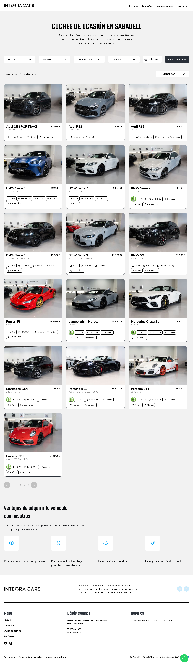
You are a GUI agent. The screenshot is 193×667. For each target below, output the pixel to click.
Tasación (147, 6)
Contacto (181, 6)
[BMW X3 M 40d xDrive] (158, 232)
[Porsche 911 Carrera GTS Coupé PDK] (33, 432)
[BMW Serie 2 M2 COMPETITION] (95, 164)
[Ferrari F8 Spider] (33, 298)
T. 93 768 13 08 (74, 629)
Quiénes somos (164, 6)
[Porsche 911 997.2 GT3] (158, 365)
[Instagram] (11, 644)
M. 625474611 (74, 632)
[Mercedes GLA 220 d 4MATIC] (33, 365)
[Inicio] (19, 5)
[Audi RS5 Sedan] (158, 103)
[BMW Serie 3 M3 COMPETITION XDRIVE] (33, 232)
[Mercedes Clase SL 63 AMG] (158, 298)
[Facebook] (5, 643)
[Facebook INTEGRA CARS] (179, 589)
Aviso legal (10, 657)
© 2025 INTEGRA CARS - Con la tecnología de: (152, 657)
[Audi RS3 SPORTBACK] (95, 103)
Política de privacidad (30, 657)
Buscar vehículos (177, 59)
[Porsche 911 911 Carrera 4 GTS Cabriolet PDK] (95, 365)
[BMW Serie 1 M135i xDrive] (33, 164)
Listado (133, 6)
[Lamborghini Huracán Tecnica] (95, 298)
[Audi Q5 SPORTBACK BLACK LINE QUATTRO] (33, 103)
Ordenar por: (167, 74)
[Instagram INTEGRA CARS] (186, 589)
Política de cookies (55, 657)
